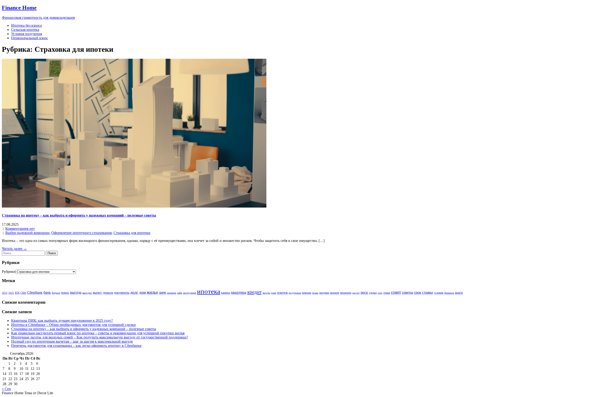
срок (417, 292)
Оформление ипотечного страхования (81, 233)
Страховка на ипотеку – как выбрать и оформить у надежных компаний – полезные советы (79, 215)
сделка (373, 292)
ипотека (208, 291)
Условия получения (26, 34)
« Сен (6, 389)
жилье (152, 292)
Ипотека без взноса (26, 25)
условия (438, 292)
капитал (225, 292)
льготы (266, 293)
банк (47, 292)
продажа (324, 292)
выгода (75, 292)
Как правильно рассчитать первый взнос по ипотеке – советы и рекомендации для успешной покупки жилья (97, 333)
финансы (449, 293)
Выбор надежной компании (27, 233)
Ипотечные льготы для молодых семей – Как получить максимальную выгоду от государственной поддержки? (99, 337)
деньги (108, 292)
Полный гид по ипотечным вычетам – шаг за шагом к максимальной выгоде (72, 341)
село (380, 293)
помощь (306, 292)
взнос (65, 292)
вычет (97, 292)
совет (396, 292)
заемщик (171, 293)
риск (364, 292)
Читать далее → (14, 249)
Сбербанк (34, 292)
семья (386, 292)
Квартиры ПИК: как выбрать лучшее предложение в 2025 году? (62, 320)
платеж (282, 292)
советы (407, 292)
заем (162, 292)
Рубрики (9, 271)
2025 (11, 293)
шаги (459, 292)
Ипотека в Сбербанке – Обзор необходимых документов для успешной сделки (73, 325)
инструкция (189, 293)
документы (121, 292)
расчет (356, 293)
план (273, 293)
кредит (254, 292)
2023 (4, 293)
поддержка (295, 293)
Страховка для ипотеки (131, 233)
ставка (427, 292)
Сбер (23, 292)
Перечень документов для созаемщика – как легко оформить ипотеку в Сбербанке (76, 346)
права (315, 293)
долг (134, 292)
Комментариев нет (20, 229)
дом (142, 292)
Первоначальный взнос (29, 38)
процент (334, 292)
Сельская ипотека (25, 30)
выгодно (87, 293)
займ (179, 293)
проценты (345, 292)
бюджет (56, 293)
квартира (238, 292)
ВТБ (17, 293)
